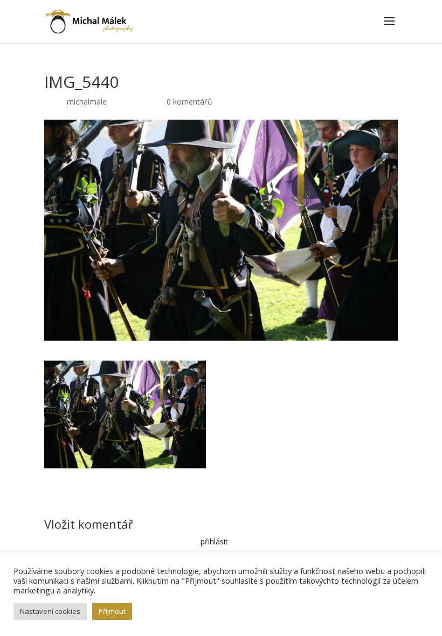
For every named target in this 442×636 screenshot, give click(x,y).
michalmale (87, 101)
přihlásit (214, 541)
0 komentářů (189, 101)
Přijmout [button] (112, 611)
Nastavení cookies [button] (50, 611)
